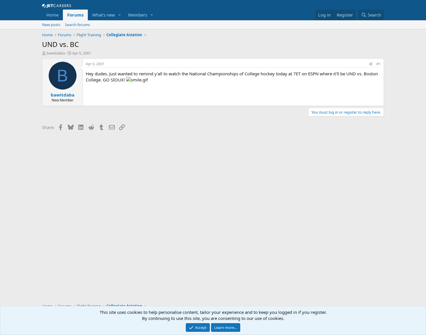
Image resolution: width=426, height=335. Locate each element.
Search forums (77, 24)
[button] (120, 15)
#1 (378, 63)
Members (137, 15)
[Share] (370, 64)
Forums (75, 15)
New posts (51, 24)
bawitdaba (56, 53)
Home (52, 15)
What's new (103, 15)
